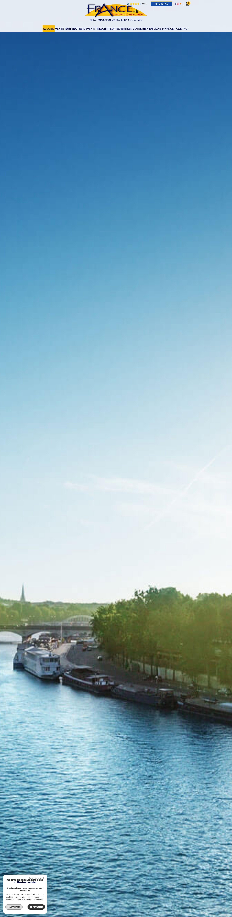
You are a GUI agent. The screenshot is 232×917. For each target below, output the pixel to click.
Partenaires (73, 28)
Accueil (48, 28)
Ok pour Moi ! (36, 907)
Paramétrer (14, 907)
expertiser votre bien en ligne (138, 28)
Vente (59, 28)
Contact (182, 28)
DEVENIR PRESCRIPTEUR (99, 28)
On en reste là (35, 878)
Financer (168, 28)
